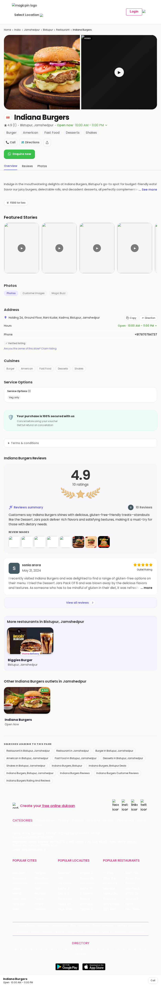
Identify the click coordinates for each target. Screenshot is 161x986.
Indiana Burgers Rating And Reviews (28, 780)
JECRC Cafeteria (136, 894)
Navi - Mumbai (23, 899)
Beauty (63, 820)
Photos (11, 293)
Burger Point (133, 878)
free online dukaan (58, 805)
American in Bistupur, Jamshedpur (27, 758)
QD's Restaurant (114, 909)
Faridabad (41, 883)
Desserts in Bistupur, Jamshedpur (123, 758)
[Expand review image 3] (40, 542)
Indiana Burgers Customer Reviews (117, 773)
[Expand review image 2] (27, 542)
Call (153, 980)
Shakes (79, 368)
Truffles (108, 873)
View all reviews (77, 603)
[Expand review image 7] (91, 542)
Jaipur (17, 888)
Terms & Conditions (129, 925)
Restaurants (45, 820)
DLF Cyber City (68, 883)
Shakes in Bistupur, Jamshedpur (25, 765)
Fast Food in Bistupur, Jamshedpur (75, 758)
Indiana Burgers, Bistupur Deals (107, 765)
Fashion (78, 820)
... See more (148, 189)
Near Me (84, 925)
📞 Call (11, 142)
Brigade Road (89, 873)
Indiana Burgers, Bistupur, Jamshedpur (29, 773)
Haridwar (41, 909)
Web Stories (136, 932)
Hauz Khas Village (69, 909)
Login (134, 11)
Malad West (66, 904)
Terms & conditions (25, 443)
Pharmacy (22, 825)
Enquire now (22, 154)
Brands (59, 932)
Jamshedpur (32, 29)
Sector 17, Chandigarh (91, 888)
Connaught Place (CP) (91, 904)
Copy (133, 318)
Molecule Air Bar (114, 888)
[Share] (47, 142)
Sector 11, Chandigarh (69, 894)
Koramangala (67, 873)
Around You (59, 925)
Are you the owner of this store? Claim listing (30, 348)
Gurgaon (41, 873)
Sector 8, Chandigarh (69, 888)
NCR (37, 888)
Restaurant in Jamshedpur (72, 750)
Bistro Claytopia (136, 873)
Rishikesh (19, 904)
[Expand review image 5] (65, 542)
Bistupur (48, 29)
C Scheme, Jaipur (91, 894)
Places (35, 932)
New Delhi (19, 873)
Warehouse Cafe (136, 888)
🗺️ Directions (30, 142)
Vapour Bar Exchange (114, 894)
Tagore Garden (90, 909)
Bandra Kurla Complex (69, 899)
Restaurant (63, 29)
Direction (150, 318)
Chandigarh (43, 878)
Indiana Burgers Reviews (75, 773)
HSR (60, 878)
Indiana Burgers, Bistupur (67, 765)
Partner (47, 932)
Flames (130, 883)
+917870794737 (146, 334)
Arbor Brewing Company (114, 878)
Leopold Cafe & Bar (136, 899)
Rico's (129, 904)
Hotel (141, 820)
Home (7, 29)
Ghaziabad (20, 883)
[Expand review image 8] (104, 542)
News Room (27, 925)
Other (38, 825)
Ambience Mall (90, 883)
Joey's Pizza (111, 904)
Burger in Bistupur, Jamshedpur (114, 750)
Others (80, 954)
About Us (43, 925)
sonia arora (31, 565)
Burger (10, 368)
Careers (120, 932)
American (27, 368)
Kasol (16, 909)
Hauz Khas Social (136, 909)
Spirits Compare (103, 925)
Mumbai (40, 894)
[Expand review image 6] (78, 542)
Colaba (85, 899)
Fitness (108, 820)
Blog (73, 925)
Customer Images (34, 293)
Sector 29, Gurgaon (91, 878)
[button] (119, 72)
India (17, 29)
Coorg (39, 904)
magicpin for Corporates (83, 932)
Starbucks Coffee (114, 899)
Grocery (93, 820)
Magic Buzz (58, 293)
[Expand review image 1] (14, 542)
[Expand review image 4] (53, 542)
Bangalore (19, 878)
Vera (105, 932)
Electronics (125, 820)
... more (146, 588)
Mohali (17, 894)
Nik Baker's (110, 883)
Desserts (63, 368)
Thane (39, 899)
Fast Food (45, 368)
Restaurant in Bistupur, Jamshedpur (28, 750)
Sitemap (22, 932)
